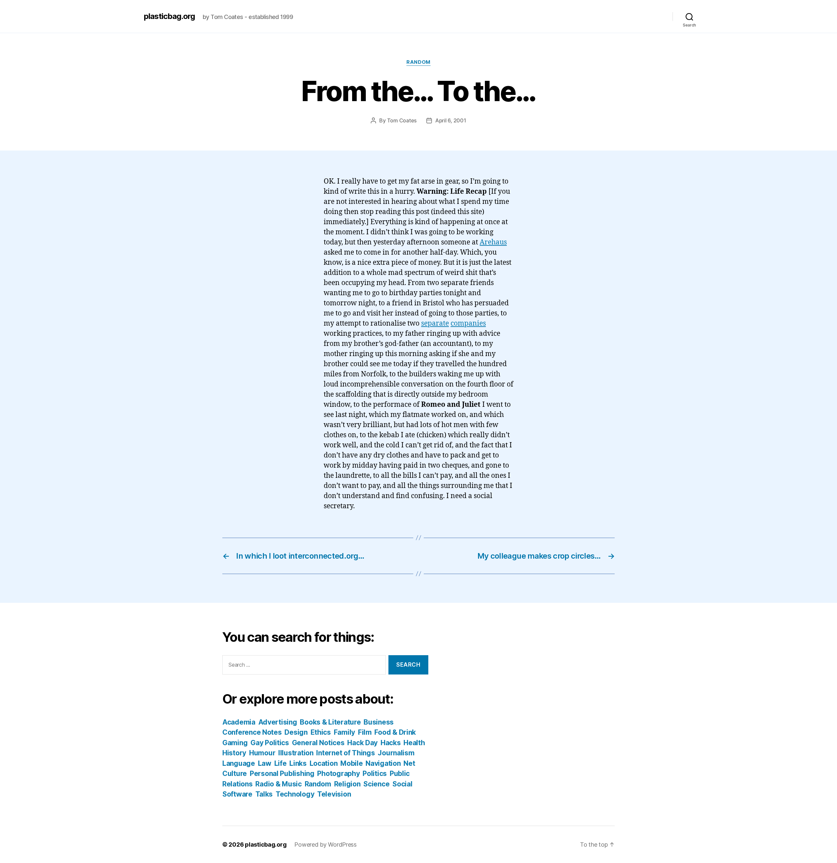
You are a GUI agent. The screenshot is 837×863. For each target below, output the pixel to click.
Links (298, 763)
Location (324, 763)
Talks (264, 794)
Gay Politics (269, 743)
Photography (338, 773)
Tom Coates (402, 120)
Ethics (321, 732)
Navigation (383, 763)
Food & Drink (395, 732)
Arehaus (493, 242)
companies (468, 323)
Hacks (391, 743)
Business (379, 722)
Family (344, 732)
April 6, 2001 (450, 120)
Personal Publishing (282, 773)
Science (376, 784)
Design (295, 732)
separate (435, 323)
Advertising (277, 722)
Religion (347, 784)
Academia (238, 722)
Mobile (351, 763)
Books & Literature (330, 722)
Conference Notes (252, 732)
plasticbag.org (169, 16)
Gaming (235, 743)
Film (365, 732)
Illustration (296, 753)
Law (264, 763)
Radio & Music (278, 784)
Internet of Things (345, 753)
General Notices (318, 743)
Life (280, 763)
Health (414, 743)
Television (334, 794)
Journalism (396, 753)
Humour (262, 753)
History (234, 753)
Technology (295, 794)
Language (238, 763)
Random (418, 62)
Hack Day (362, 743)
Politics (375, 773)
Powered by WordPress (325, 844)
